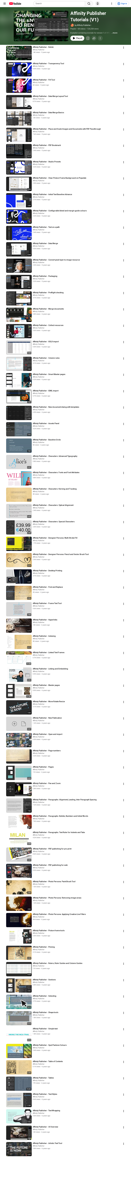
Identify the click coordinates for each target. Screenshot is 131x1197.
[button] (41, 26)
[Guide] (4, 3)
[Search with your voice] (97, 3)
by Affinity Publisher (83, 25)
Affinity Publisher (38, 50)
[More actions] (100, 38)
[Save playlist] (87, 38)
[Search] (89, 3)
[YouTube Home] (15, 3)
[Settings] (111, 3)
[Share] (94, 38)
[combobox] (60, 3)
